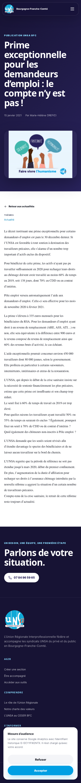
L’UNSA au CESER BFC (18, 715)
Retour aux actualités (21, 206)
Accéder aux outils (15, 682)
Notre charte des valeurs (19, 709)
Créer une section (15, 669)
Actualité (9, 219)
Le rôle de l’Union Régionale (21, 702)
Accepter (40, 770)
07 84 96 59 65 (24, 577)
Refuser (40, 759)
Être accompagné (15, 675)
